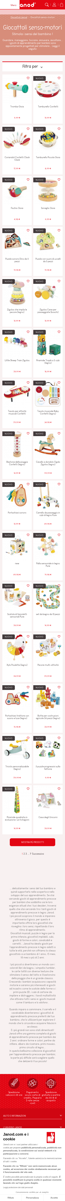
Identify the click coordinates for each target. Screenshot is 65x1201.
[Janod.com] (26, 5)
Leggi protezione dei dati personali (18, 1187)
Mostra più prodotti (32, 842)
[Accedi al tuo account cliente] (54, 5)
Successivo (38, 853)
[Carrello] (61, 5)
